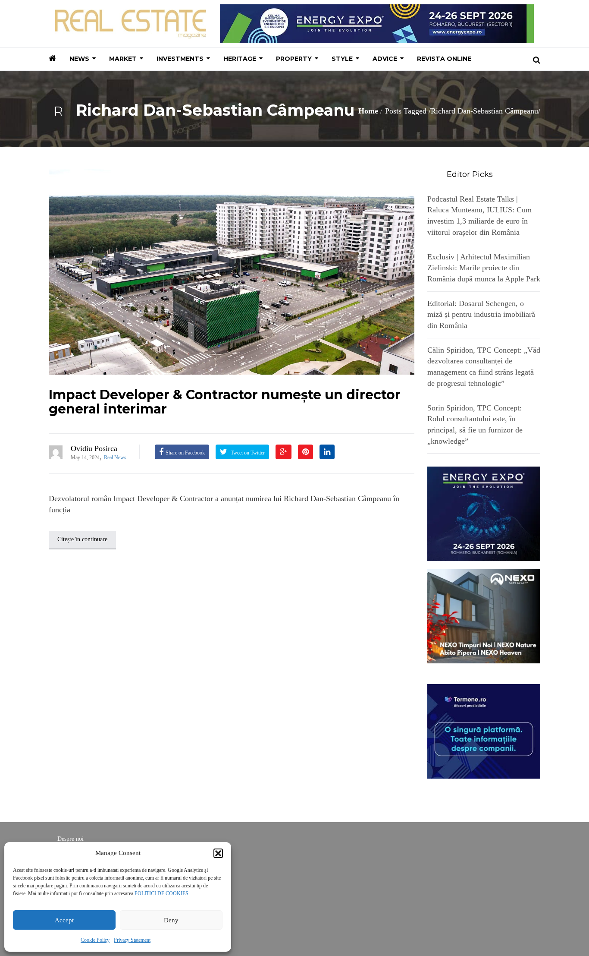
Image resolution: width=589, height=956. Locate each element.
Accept (64, 920)
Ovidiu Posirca (94, 448)
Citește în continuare (82, 539)
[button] (218, 853)
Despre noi (70, 839)
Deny (171, 920)
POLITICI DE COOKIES (161, 893)
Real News (115, 457)
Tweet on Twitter (247, 452)
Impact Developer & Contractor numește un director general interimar (225, 402)
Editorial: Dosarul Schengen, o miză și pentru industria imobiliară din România (481, 314)
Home (368, 111)
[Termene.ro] (484, 730)
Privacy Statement (132, 940)
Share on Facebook (185, 452)
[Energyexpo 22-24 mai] (484, 513)
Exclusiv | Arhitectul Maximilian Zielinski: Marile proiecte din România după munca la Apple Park (483, 267)
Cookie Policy (95, 940)
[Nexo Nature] (484, 615)
